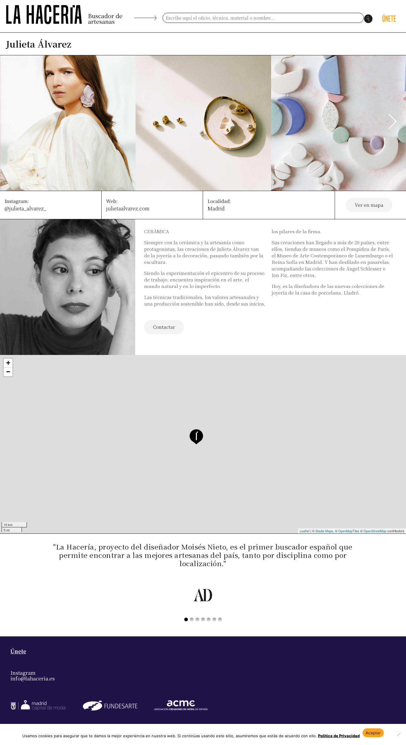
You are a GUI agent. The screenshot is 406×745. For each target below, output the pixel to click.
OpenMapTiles (348, 530)
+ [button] (8, 363)
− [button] (8, 371)
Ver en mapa (369, 205)
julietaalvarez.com (128, 208)
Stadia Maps (324, 530)
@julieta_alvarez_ (25, 208)
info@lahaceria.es (32, 678)
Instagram (22, 672)
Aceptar (373, 732)
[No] (399, 734)
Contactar (164, 327)
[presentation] (13, 121)
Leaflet (304, 530)
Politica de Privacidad (339, 735)
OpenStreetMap (374, 530)
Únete (18, 651)
